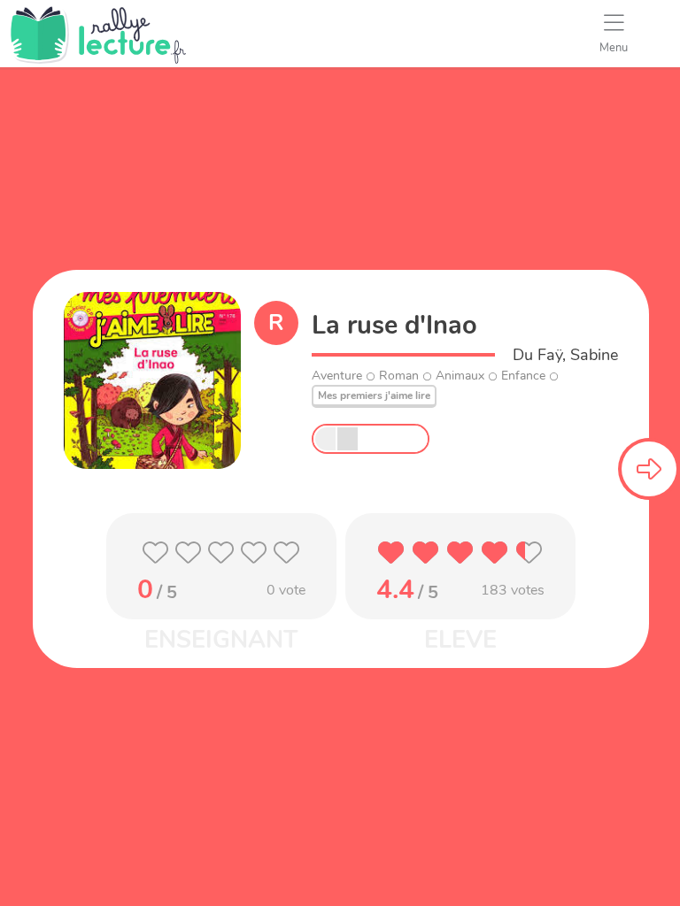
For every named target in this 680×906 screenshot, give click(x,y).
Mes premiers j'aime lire (374, 395)
